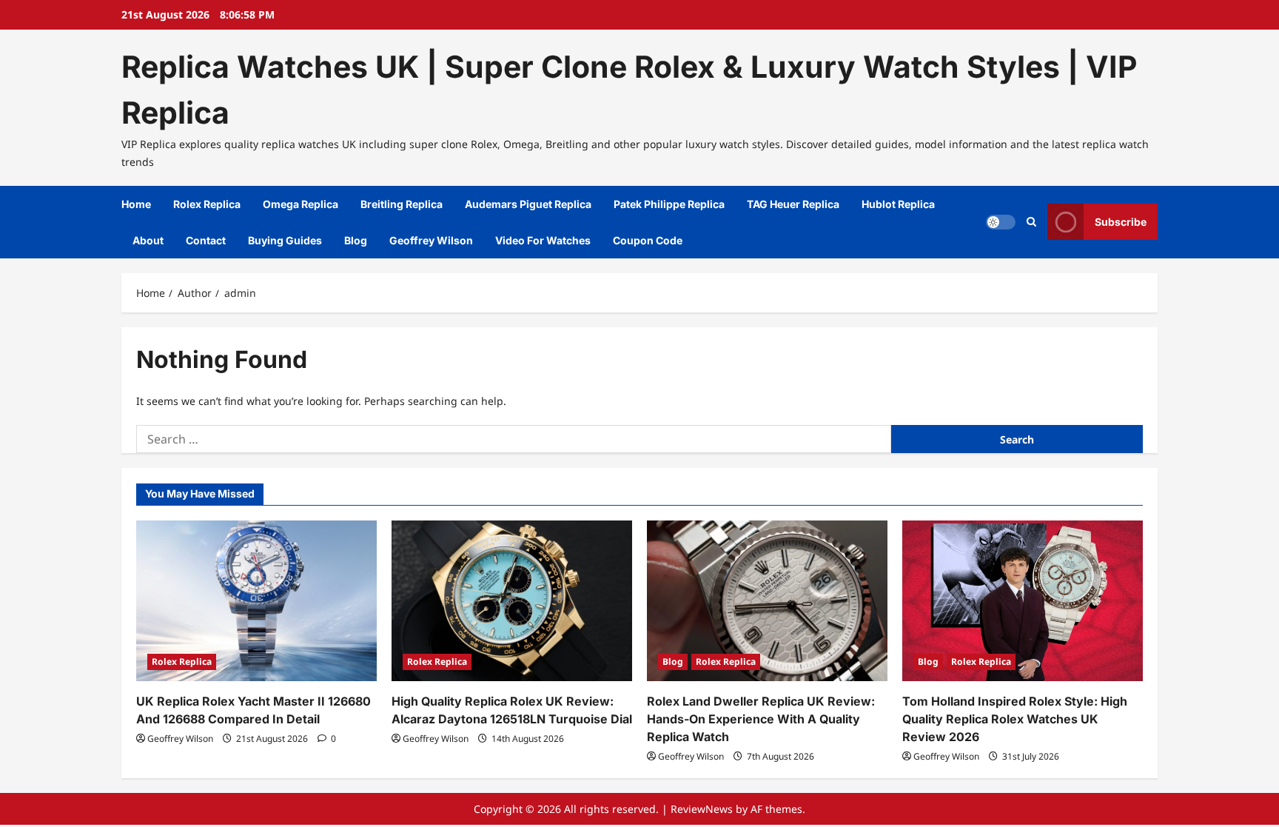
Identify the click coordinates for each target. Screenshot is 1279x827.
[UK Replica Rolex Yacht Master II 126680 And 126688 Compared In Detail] (256, 600)
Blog (355, 240)
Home (136, 204)
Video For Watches (543, 240)
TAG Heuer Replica (793, 204)
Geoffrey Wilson (431, 240)
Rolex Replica (207, 204)
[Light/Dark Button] (1001, 222)
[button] (1031, 221)
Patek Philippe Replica (669, 204)
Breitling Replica (401, 204)
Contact (206, 240)
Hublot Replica (898, 204)
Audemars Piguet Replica (528, 204)
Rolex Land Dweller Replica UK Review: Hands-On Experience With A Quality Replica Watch (761, 719)
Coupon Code (647, 240)
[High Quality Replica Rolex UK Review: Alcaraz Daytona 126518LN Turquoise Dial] (512, 600)
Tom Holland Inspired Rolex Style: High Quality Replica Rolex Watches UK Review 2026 (1014, 719)
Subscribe (1121, 221)
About (148, 240)
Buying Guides (285, 240)
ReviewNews (702, 809)
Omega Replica (300, 204)
